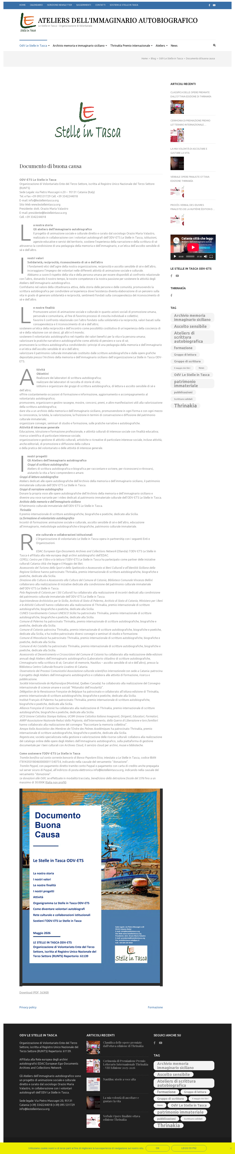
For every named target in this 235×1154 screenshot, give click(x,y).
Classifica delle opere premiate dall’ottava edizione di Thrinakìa (190, 94)
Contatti (100, 5)
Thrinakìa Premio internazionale (130, 45)
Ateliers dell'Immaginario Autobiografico (118, 20)
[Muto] (205, 256)
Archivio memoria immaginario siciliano (192, 317)
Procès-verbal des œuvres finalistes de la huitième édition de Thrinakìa (192, 207)
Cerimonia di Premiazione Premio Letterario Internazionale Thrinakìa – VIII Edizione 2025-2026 (190, 123)
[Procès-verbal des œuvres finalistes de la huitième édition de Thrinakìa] (177, 220)
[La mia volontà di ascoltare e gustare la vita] (177, 163)
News (174, 45)
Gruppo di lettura (185, 354)
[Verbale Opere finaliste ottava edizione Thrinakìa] (177, 191)
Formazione (155, 1007)
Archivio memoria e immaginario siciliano (79, 45)
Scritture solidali (183, 399)
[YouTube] (214, 5)
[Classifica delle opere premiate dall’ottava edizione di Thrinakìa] (177, 107)
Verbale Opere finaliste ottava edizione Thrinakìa (189, 178)
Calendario (36, 5)
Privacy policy (27, 1007)
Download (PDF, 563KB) (34, 992)
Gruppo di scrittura (187, 361)
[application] (193, 247)
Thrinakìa (185, 405)
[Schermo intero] (211, 256)
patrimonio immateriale (186, 383)
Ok (157, 1148)
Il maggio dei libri (182, 368)
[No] (230, 1148)
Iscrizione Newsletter (59, 5)
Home (22, 5)
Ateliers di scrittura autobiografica (188, 337)
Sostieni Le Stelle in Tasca (124, 5)
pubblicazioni (183, 392)
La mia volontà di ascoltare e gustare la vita (188, 150)
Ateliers (160, 45)
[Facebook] (209, 5)
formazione (183, 348)
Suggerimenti (83, 5)
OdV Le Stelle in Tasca (33, 45)
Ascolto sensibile (190, 326)
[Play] (175, 256)
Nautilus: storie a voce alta (119, 1079)
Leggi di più (188, 1148)
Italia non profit (56, 782)
